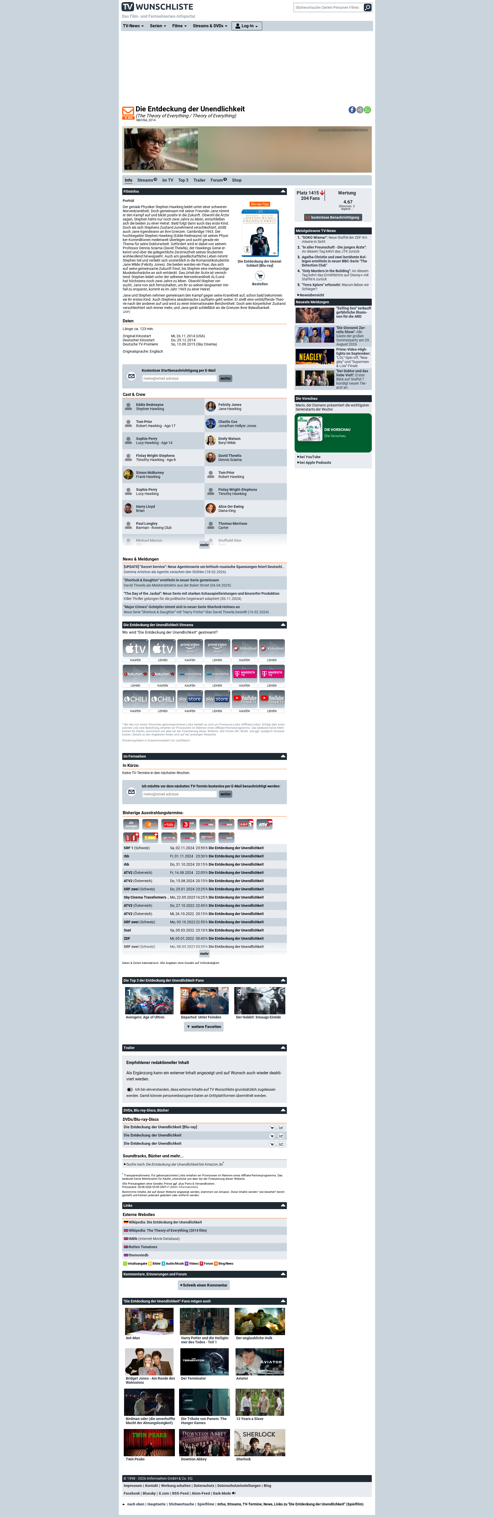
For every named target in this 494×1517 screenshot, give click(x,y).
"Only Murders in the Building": (335, 275)
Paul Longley (146, 523)
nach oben (135, 1504)
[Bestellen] (260, 275)
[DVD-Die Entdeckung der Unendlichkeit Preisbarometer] (282, 1137)
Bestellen (260, 284)
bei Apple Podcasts (315, 462)
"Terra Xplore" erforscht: (335, 287)
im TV (167, 180)
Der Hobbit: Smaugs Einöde (258, 1017)
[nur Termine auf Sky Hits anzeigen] (188, 837)
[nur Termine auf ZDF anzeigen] (150, 824)
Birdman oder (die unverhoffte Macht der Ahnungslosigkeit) (150, 1421)
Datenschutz (204, 1486)
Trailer (199, 180)
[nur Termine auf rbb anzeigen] (169, 824)
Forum (218, 180)
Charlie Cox (227, 422)
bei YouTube (310, 457)
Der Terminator (193, 1378)
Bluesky (149, 1493)
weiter (225, 378)
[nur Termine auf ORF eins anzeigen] (245, 824)
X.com (164, 1493)
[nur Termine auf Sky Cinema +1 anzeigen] (169, 837)
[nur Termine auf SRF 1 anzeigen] (131, 837)
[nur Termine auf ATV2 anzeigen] (264, 824)
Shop (237, 180)
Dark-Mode (222, 1493)
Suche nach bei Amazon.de (174, 1164)
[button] (352, 109)
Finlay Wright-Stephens (155, 456)
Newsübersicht (312, 295)
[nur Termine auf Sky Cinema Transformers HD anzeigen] (226, 824)
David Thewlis (229, 456)
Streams (147, 180)
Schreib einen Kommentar (205, 1285)
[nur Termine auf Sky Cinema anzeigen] (207, 824)
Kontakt (151, 1486)
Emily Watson (229, 439)
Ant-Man (133, 1338)
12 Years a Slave (249, 1419)
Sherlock (243, 1459)
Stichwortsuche (181, 1504)
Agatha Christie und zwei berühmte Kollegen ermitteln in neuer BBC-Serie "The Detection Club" (334, 261)
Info (128, 180)
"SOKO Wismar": (335, 239)
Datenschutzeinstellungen (239, 1486)
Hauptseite (156, 1504)
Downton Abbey (194, 1459)
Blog (267, 1486)
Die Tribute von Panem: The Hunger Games (204, 1421)
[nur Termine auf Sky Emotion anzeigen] (207, 837)
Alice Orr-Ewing (231, 506)
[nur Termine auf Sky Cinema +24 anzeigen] (226, 837)
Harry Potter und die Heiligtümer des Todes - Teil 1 (205, 1340)
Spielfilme (205, 1504)
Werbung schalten (176, 1486)
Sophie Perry (146, 439)
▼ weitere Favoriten (204, 1026)
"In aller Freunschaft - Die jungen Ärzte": (334, 249)
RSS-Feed (180, 1493)
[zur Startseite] (157, 5)
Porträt (128, 201)
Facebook (132, 1493)
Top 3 (183, 180)
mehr (204, 545)
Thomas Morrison (232, 523)
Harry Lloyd (145, 506)
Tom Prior (144, 422)
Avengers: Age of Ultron (145, 1017)
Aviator (242, 1378)
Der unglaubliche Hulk (254, 1338)
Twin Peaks (135, 1459)
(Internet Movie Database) (154, 1239)
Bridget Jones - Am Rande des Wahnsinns (150, 1380)
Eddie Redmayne (150, 405)
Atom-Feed (201, 1493)
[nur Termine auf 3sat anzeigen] (188, 824)
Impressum (133, 1486)
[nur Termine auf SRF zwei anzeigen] (150, 837)
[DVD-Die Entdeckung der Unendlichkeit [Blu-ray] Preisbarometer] (282, 1128)
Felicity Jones (229, 405)
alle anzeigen (131, 824)
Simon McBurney (150, 473)
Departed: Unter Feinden (201, 1017)
